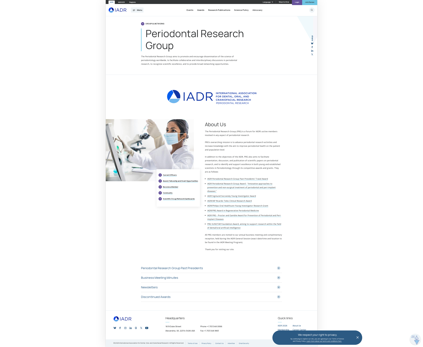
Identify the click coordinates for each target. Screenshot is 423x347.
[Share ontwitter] (312, 54)
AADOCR (121, 2)
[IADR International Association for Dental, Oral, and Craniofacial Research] (117, 10)
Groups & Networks (154, 23)
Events (190, 10)
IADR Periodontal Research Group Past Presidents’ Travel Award (237, 178)
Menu (139, 10)
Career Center (299, 330)
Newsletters (149, 287)
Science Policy (241, 10)
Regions (132, 2)
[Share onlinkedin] (312, 51)
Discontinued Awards (156, 297)
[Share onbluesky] (312, 43)
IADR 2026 (282, 326)
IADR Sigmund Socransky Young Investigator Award (231, 196)
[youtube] (146, 327)
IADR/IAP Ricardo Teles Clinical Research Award (229, 201)
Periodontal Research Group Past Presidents (172, 268)
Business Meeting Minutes (159, 278)
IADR (111, 2)
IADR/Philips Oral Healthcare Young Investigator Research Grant (237, 205)
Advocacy (257, 10)
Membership (283, 330)
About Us (297, 326)
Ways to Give (284, 2)
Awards (200, 10)
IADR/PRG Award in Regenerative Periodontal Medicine (233, 210)
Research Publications (219, 10)
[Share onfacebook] (312, 47)
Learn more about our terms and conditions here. (324, 341)
